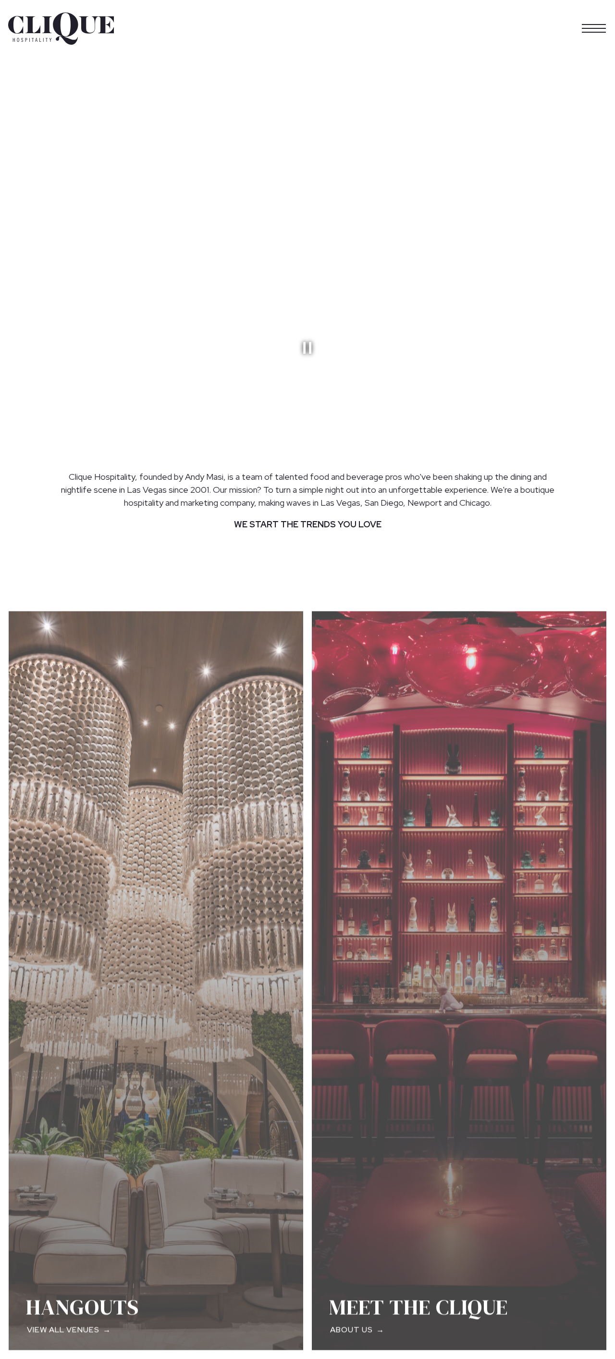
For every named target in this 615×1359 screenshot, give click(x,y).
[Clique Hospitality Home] (61, 28)
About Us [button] (351, 1327)
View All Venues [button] (63, 1327)
